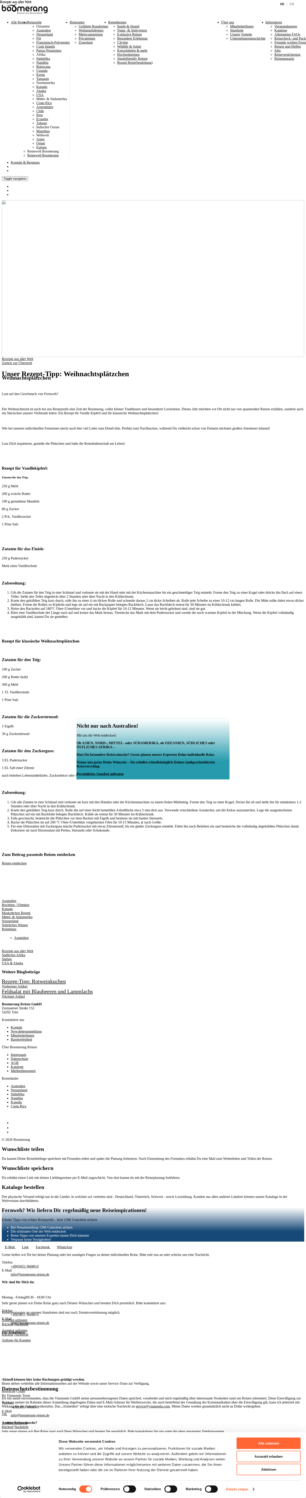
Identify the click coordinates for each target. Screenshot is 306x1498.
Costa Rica (44, 103)
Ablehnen (268, 1469)
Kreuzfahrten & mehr (132, 50)
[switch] (129, 1489)
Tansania (42, 79)
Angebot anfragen (14, 1330)
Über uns (227, 22)
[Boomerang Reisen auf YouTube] (13, 1132)
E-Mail (10, 1247)
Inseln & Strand (128, 26)
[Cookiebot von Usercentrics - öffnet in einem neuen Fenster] (29, 1489)
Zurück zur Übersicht (17, 363)
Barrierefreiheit (21, 1039)
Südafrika (43, 58)
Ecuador (42, 119)
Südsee (7, 959)
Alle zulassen (268, 1443)
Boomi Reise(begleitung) (135, 62)
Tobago (41, 123)
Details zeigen (237, 1489)
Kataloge (17, 1067)
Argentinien (44, 107)
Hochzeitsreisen (128, 54)
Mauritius (43, 131)
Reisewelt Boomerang (43, 155)
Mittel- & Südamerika (17, 917)
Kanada (41, 87)
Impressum (18, 1055)
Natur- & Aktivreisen (132, 30)
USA (40, 95)
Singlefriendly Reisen (132, 58)
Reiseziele (34, 22)
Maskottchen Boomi (16, 913)
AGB (15, 1063)
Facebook (43, 1247)
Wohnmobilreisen (91, 30)
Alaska (41, 91)
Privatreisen (87, 38)
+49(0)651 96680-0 (25, 1266)
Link (25, 1247)
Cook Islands (45, 46)
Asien (40, 139)
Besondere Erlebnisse (132, 38)
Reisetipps (9, 929)
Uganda (41, 71)
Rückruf (7, 1334)
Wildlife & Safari (129, 46)
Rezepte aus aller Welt (17, 359)
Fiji (38, 38)
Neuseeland (44, 34)
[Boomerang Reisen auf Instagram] (13, 1128)
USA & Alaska (12, 963)
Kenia (40, 75)
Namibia (42, 62)
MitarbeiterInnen (22, 1035)
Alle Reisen (19, 22)
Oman (40, 143)
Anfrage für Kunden (16, 1340)
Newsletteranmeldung (26, 1031)
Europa (41, 147)
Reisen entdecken (14, 863)
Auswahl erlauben (268, 1456)
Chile (40, 111)
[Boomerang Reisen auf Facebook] (12, 1123)
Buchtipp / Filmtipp (15, 905)
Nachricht (21, 1334)
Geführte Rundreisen (93, 26)
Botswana (43, 67)
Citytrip (122, 42)
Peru (39, 115)
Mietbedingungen (23, 1071)
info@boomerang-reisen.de (30, 1274)
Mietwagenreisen (91, 34)
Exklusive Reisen (129, 34)
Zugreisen (86, 42)
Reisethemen (117, 22)
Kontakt (25, 162)
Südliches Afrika (13, 955)
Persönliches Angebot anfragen (100, 774)
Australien (43, 30)
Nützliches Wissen (15, 925)
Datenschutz (19, 1059)
